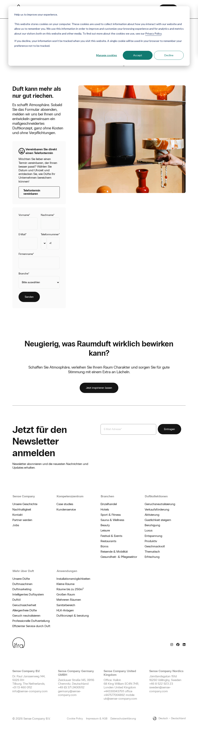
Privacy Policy (153, 33)
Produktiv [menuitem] (151, 541)
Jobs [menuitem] (15, 525)
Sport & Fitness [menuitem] (111, 515)
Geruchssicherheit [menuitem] (24, 605)
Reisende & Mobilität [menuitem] (114, 551)
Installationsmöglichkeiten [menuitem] (73, 579)
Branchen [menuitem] (107, 496)
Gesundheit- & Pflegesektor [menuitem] (119, 557)
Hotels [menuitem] (105, 509)
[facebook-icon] (177, 644)
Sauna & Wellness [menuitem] (112, 520)
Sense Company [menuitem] (24, 496)
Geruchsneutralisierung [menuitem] (160, 504)
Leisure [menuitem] (105, 530)
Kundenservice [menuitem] (66, 509)
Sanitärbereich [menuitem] (65, 605)
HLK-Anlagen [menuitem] (65, 610)
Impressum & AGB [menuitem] (96, 718)
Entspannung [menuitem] (153, 536)
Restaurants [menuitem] (108, 541)
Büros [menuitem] (104, 546)
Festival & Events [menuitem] (111, 536)
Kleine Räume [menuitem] (65, 584)
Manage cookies (106, 55)
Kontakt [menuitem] (17, 515)
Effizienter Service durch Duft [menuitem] (31, 626)
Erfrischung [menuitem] (152, 557)
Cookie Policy (75, 718)
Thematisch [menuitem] (152, 551)
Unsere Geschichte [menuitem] (24, 504)
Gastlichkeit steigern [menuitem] (158, 520)
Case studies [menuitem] (64, 504)
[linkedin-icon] (184, 644)
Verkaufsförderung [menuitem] (157, 509)
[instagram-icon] (171, 644)
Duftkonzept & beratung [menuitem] (72, 615)
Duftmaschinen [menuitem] (22, 584)
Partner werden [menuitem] (22, 520)
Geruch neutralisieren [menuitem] (26, 615)
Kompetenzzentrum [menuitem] (70, 496)
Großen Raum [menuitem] (65, 594)
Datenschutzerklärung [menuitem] (123, 718)
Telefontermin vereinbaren (31, 192)
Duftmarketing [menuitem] (21, 589)
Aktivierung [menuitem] (152, 515)
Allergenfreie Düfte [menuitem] (24, 610)
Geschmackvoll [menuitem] (155, 546)
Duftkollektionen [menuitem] (156, 496)
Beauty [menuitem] (105, 525)
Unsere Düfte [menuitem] (21, 579)
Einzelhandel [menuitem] (109, 504)
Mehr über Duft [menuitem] (23, 571)
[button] (169, 718)
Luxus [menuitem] (148, 530)
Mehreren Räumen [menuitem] (68, 599)
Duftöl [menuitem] (16, 599)
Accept (137, 55)
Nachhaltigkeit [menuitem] (21, 509)
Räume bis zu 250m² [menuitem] (70, 589)
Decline (168, 55)
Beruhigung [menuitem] (152, 525)
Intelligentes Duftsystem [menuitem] (28, 594)
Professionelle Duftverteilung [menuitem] (31, 621)
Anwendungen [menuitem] (67, 571)
